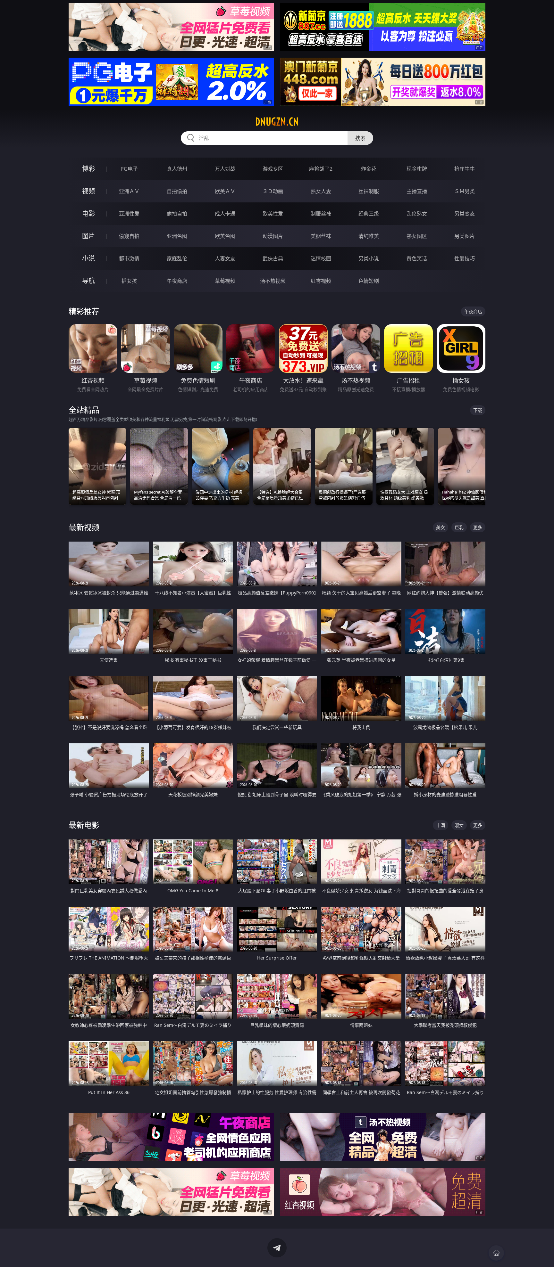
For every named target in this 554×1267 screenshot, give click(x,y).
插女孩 (129, 280)
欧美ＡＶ (225, 191)
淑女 (459, 825)
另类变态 (464, 213)
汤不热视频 (273, 280)
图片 (88, 236)
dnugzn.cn (277, 121)
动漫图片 (273, 236)
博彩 (88, 168)
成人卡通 (225, 213)
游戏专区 (273, 168)
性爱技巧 (464, 258)
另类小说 (368, 258)
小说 (88, 258)
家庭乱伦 (177, 258)
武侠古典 (273, 258)
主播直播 (417, 191)
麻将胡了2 (320, 168)
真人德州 (177, 168)
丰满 (440, 825)
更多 (477, 527)
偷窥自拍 (129, 236)
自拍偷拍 (177, 191)
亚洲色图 (177, 236)
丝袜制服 (368, 191)
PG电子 (129, 168)
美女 (440, 527)
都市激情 (129, 258)
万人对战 (225, 168)
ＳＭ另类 (464, 191)
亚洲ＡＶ (129, 191)
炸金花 (368, 168)
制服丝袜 (321, 213)
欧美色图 (225, 236)
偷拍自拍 (177, 213)
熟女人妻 (321, 191)
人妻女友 (225, 258)
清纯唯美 (368, 236)
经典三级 (368, 213)
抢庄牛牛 (464, 168)
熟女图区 (417, 236)
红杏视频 (321, 280)
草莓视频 (225, 280)
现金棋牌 (417, 168)
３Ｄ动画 (273, 191)
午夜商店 (177, 280)
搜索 (360, 138)
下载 (477, 410)
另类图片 (464, 236)
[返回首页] (496, 1253)
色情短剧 (368, 280)
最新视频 (84, 527)
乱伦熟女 (417, 213)
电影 (88, 213)
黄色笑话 (417, 258)
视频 (88, 191)
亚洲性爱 (129, 213)
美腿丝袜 (321, 236)
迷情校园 (321, 258)
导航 (88, 280)
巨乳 (459, 527)
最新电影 (84, 825)
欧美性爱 (273, 213)
